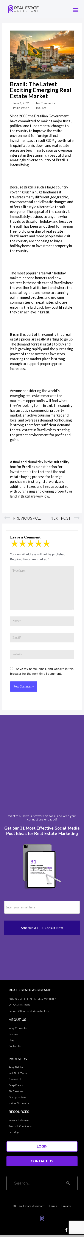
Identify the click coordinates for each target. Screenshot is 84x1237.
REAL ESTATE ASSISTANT (30, 990)
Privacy (66, 1206)
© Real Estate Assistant (28, 1206)
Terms (53, 1206)
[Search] (68, 1183)
